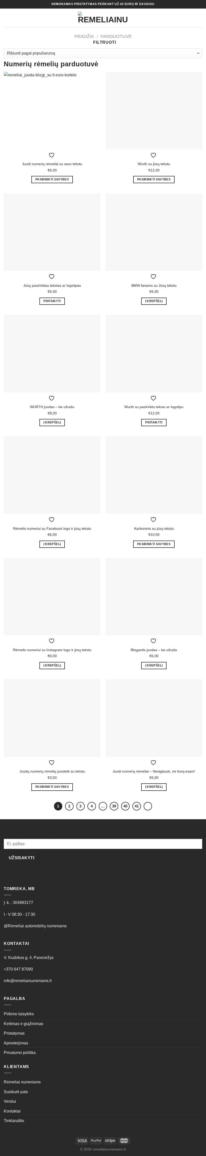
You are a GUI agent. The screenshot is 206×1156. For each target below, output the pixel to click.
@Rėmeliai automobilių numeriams (35, 926)
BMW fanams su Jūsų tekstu (154, 285)
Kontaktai (12, 1111)
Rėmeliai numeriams (22, 1082)
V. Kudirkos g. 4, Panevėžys (29, 957)
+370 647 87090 (18, 969)
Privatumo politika (20, 1052)
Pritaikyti (52, 301)
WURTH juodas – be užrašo (52, 407)
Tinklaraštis (14, 1121)
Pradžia (84, 36)
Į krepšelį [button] (154, 301)
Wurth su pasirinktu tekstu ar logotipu (153, 407)
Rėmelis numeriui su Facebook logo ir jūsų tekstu (52, 528)
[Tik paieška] (15, 18)
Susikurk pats (16, 1092)
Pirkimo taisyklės (19, 1014)
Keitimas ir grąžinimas (23, 1024)
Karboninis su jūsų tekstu (154, 528)
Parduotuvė (116, 36)
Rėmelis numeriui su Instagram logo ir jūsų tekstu (52, 650)
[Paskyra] (182, 18)
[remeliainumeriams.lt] (103, 18)
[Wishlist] (191, 18)
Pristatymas (14, 1033)
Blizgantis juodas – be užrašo (154, 650)
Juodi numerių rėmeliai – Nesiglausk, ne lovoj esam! (154, 771)
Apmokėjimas (16, 1043)
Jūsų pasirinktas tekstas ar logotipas (52, 285)
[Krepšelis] (199, 18)
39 (114, 806)
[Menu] (7, 18)
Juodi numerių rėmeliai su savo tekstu (52, 164)
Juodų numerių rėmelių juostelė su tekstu (52, 771)
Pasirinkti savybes (52, 179)
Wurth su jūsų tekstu (154, 164)
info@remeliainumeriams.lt (28, 981)
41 (137, 806)
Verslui (10, 1101)
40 (125, 806)
